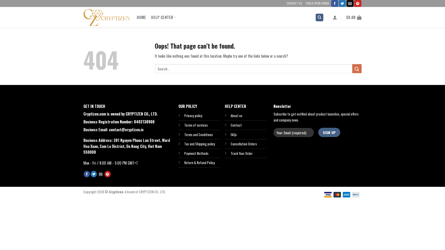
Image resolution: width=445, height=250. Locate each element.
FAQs (234, 134)
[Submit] (357, 68)
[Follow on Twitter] (342, 3)
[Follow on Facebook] (334, 3)
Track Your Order (317, 3)
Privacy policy (193, 115)
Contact (236, 125)
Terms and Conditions (198, 134)
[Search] (319, 17)
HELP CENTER (162, 17)
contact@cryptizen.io (126, 129)
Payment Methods (196, 153)
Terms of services (196, 125)
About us (236, 115)
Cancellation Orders (244, 143)
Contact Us (294, 3)
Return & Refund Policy (199, 162)
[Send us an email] (349, 3)
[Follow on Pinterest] (357, 3)
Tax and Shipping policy (199, 143)
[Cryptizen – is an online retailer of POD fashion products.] (106, 17)
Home (141, 17)
